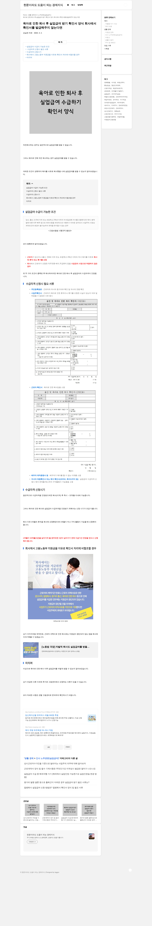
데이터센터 (120, 102)
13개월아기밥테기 (117, 91)
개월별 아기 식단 (111, 24)
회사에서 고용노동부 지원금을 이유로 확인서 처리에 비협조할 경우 (50, 198)
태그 (73, 5)
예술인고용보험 (109, 97)
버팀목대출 (120, 117)
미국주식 (114, 105)
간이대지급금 (115, 94)
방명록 (80, 5)
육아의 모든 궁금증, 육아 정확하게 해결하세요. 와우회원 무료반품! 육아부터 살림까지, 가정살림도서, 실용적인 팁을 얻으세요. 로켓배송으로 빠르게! (60, 734)
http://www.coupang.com (33, 727)
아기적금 (123, 99)
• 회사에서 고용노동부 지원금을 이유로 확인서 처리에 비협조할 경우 (53, 55)
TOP (130, 870)
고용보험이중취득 (110, 117)
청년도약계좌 (115, 85)
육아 (105, 21)
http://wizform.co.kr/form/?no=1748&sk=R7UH (40, 712)
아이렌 (113, 82)
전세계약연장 (123, 105)
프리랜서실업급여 (110, 102)
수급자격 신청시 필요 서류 (36, 191)
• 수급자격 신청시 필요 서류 (37, 49)
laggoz (57, 872)
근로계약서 (119, 108)
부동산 (107, 37)
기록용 (106, 49)
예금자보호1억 (117, 88)
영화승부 (117, 111)
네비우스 (107, 105)
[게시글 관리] (60, 747)
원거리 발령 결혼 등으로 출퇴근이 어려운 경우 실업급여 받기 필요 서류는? (56, 782)
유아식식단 (118, 114)
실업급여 (107, 94)
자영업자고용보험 (110, 120)
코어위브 (116, 99)
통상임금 (107, 85)
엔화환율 (107, 82)
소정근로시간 (108, 114)
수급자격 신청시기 (33, 194)
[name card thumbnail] (92, 836)
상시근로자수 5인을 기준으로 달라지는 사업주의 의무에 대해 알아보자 (55, 763)
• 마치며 (29, 57)
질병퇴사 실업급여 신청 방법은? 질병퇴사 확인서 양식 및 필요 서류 (53, 788)
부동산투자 (120, 82)
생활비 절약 (109, 40)
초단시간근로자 (109, 108)
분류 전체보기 (109, 17)
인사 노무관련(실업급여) (47, 758)
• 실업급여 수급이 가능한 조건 (37, 47)
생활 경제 (29, 758)
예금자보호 (108, 99)
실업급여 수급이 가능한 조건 (36, 188)
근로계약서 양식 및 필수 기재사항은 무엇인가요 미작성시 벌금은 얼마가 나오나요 (60, 769)
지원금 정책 (109, 32)
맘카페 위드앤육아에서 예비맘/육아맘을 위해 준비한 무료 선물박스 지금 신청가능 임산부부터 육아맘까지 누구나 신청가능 (53, 719)
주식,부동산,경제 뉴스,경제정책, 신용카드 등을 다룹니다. (45, 837)
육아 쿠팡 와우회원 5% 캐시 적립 (39, 730)
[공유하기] (54, 747)
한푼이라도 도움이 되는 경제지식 (43, 5)
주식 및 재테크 (110, 42)
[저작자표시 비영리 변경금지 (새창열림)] (74, 746)
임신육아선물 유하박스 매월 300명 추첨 (41, 715)
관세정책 (107, 91)
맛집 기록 (107, 45)
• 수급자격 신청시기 (33, 52)
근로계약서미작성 (121, 97)
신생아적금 (108, 88)
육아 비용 (108, 26)
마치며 (28, 201)
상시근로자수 (108, 111)
